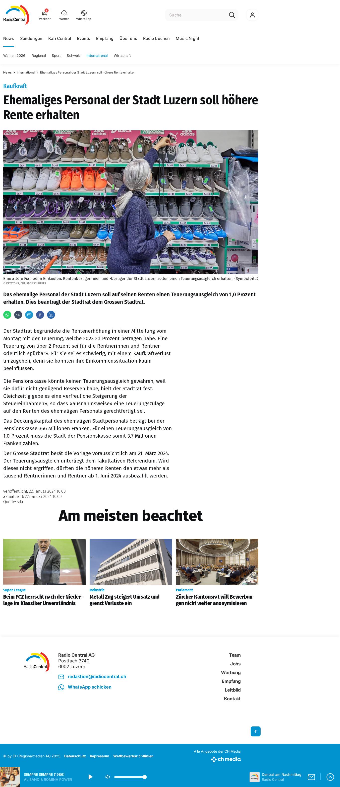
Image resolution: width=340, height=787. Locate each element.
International (97, 55)
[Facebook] (40, 315)
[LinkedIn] (51, 315)
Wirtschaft (122, 55)
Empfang (104, 38)
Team (235, 655)
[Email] (29, 315)
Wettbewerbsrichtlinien (133, 756)
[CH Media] (217, 758)
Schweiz (74, 55)
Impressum (99, 756)
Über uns (128, 38)
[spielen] (90, 777)
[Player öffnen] (330, 777)
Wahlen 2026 (14, 55)
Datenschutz (75, 756)
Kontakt (232, 698)
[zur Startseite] (16, 15)
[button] (83, 15)
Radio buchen (156, 38)
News (8, 38)
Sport (56, 55)
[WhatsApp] (7, 315)
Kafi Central (59, 38)
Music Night (187, 38)
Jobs (235, 663)
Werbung (231, 672)
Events (83, 38)
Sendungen (31, 38)
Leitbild (233, 690)
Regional (39, 55)
